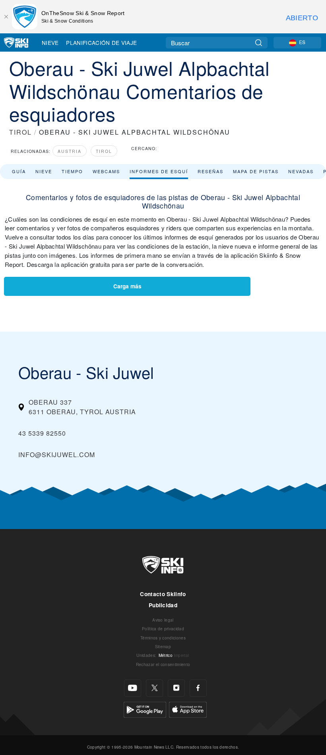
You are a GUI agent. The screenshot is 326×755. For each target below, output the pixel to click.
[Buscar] (259, 42)
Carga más (127, 286)
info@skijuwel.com (56, 454)
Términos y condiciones (163, 638)
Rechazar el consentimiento (163, 664)
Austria (70, 151)
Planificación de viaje (101, 42)
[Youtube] (132, 688)
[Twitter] (154, 688)
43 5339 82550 (42, 433)
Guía (19, 171)
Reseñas (210, 171)
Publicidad (163, 605)
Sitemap (163, 646)
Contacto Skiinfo (163, 594)
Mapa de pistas (256, 171)
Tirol (104, 151)
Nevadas (301, 171)
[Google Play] (145, 709)
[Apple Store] (188, 709)
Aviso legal (163, 620)
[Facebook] (198, 688)
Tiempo (72, 171)
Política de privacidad (163, 628)
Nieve (50, 42)
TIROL (20, 132)
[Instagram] (176, 688)
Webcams (106, 171)
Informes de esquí (159, 171)
